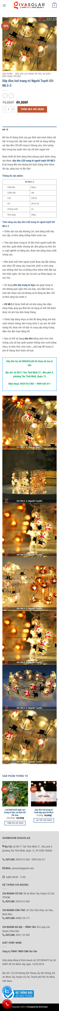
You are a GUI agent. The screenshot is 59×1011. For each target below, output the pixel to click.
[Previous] (2, 806)
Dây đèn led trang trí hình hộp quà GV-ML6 (43, 811)
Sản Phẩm (7, 73)
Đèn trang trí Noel (11, 76)
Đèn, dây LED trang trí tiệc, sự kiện (32, 73)
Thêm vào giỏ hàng (32, 109)
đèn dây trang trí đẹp (24, 285)
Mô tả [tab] (5, 129)
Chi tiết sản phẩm (44, 820)
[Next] (56, 806)
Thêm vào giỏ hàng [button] (15, 823)
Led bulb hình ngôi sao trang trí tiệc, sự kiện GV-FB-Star (15, 812)
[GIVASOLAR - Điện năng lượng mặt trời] (29, 5)
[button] (4, 5)
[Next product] (5, 95)
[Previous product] (11, 95)
